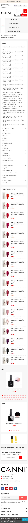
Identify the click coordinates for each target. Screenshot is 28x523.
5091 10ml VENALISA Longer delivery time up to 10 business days (17, 195)
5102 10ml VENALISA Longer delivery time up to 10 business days (17, 301)
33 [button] (12, 399)
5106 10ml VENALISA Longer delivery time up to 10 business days (17, 340)
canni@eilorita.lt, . (14, 1)
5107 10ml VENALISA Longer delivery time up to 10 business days (17, 350)
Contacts (3, 7)
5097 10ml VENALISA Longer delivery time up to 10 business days (17, 253)
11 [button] (20, 395)
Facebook (2, 488)
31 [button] (8, 399)
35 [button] (15, 399)
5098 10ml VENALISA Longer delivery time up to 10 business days (17, 263)
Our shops (4, 5)
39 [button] (22, 399)
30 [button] (6, 399)
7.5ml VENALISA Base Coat (14, 389)
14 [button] (25, 395)
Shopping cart (4, 4)
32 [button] (10, 399)
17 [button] (5, 397)
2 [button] (4, 395)
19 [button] (9, 397)
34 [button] (14, 399)
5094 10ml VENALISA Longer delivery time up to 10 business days (17, 224)
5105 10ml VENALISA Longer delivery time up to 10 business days (17, 330)
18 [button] (7, 397)
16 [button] (4, 397)
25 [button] (20, 397)
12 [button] (22, 395)
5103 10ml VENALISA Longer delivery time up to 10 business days (17, 311)
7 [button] (13, 395)
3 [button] (5, 395)
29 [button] (5, 399)
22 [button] (14, 397)
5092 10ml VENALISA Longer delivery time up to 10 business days (17, 204)
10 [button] (18, 395)
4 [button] (7, 395)
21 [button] (13, 397)
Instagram (15, 488)
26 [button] (22, 397)
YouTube (6, 488)
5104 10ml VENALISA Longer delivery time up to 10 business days (17, 321)
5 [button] (9, 395)
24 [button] (18, 397)
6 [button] (11, 395)
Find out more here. (11, 521)
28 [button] (25, 397)
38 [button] (21, 399)
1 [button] (2, 395)
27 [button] (23, 397)
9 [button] (16, 395)
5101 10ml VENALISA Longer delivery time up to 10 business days (17, 292)
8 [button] (14, 395)
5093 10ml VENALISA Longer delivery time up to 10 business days (17, 214)
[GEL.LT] (6, 12)
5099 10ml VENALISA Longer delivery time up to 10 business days (17, 272)
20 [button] (11, 397)
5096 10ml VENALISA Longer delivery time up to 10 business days (17, 243)
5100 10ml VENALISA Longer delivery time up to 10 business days (17, 282)
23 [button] (16, 397)
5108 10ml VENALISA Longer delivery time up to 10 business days (17, 359)
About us (11, 5)
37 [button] (19, 399)
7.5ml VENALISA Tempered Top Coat (14, 423)
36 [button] (17, 399)
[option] (14, 383)
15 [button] (2, 397)
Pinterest (11, 488)
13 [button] (23, 395)
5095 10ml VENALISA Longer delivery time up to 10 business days (17, 234)
